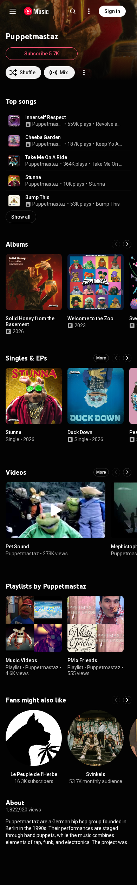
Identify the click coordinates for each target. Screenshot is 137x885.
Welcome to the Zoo (90, 318)
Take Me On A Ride (46, 157)
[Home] (36, 11)
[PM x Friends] (95, 624)
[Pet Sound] (55, 510)
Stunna (33, 177)
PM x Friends (82, 660)
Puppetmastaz (47, 124)
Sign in (112, 11)
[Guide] (12, 11)
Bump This (37, 197)
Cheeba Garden (43, 137)
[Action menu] (84, 72)
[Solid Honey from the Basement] (34, 282)
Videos (16, 472)
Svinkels (95, 774)
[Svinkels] (95, 738)
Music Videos (21, 660)
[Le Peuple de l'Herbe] (34, 738)
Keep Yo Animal (110, 144)
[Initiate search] (72, 11)
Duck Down (79, 432)
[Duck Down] (95, 396)
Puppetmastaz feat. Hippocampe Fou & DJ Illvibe (47, 144)
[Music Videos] (34, 624)
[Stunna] (34, 396)
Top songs (21, 101)
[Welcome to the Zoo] (95, 282)
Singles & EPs (26, 358)
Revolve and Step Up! (110, 124)
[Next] (127, 244)
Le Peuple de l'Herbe (34, 774)
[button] (14, 120)
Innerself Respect (45, 117)
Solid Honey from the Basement (30, 321)
